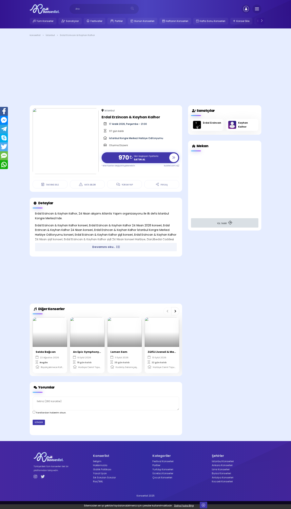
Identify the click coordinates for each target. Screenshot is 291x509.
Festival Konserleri (163, 461)
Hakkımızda (100, 465)
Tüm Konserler (44, 21)
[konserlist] (44, 9)
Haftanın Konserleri (177, 21)
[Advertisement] (145, 71)
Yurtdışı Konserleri (162, 469)
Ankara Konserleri (222, 465)
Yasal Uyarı (100, 473)
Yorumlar (46, 387)
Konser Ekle (242, 21)
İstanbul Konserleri (223, 461)
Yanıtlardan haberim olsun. (50, 412)
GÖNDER (39, 422)
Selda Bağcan (46, 352)
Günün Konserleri (144, 21)
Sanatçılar (72, 21)
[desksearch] (132, 8)
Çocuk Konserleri (162, 477)
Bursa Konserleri (221, 473)
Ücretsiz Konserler (162, 473)
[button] (167, 311)
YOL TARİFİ (222, 223)
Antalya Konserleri (222, 477)
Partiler (119, 21)
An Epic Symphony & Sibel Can (94, 352)
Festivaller (96, 21)
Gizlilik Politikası (102, 469)
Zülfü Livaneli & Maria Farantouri (171, 352)
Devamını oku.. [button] (104, 247)
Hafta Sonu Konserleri (212, 21)
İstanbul (110, 110)
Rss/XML (98, 481)
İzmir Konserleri (221, 469)
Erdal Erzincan (212, 122)
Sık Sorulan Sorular (104, 477)
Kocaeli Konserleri (222, 481)
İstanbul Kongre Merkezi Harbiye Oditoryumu (136, 138)
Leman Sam (118, 352)
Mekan (202, 146)
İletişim (97, 461)
